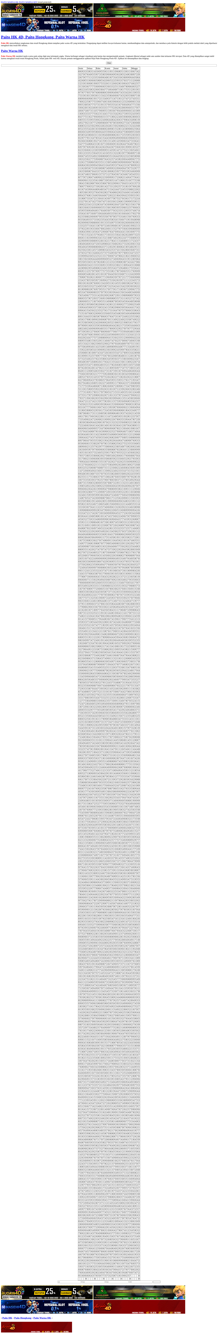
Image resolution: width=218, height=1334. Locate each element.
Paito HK (5, 43)
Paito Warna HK (12, 50)
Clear (109, 63)
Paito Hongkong (22, 1318)
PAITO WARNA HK (9, 2)
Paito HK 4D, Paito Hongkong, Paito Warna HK (43, 37)
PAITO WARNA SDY (28, 2)
